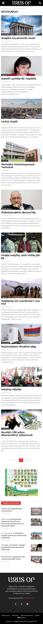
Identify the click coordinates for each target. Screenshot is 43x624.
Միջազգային (5, 428)
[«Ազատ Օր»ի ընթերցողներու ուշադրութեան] (36, 511)
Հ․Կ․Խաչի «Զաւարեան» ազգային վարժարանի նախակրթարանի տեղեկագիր (13, 547)
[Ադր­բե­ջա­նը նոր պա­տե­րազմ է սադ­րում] (21, 288)
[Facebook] (15, 604)
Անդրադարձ (5, 343)
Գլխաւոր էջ (6, 615)
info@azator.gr (29, 598)
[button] (40, 3)
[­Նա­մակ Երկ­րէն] (21, 109)
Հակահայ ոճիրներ (11, 389)
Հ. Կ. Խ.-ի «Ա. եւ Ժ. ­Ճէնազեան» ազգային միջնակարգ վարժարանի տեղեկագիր (13, 535)
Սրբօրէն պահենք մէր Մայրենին (18, 79)
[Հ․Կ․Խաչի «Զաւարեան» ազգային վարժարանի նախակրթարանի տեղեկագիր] (36, 548)
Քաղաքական (6, 118)
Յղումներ (15, 615)
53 (26, 460)
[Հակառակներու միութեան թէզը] (21, 334)
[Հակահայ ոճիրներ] (21, 377)
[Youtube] (27, 604)
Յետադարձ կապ (27, 615)
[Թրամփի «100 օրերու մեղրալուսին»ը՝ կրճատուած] (21, 420)
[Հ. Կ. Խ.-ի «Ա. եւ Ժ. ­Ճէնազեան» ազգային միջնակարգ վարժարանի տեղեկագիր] (36, 536)
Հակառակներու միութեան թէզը (18, 347)
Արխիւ (37, 615)
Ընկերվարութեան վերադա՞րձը (18, 212)
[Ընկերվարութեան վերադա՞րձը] (21, 200)
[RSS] (21, 604)
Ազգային (4, 75)
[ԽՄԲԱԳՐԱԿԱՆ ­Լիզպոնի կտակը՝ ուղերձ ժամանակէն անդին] (36, 559)
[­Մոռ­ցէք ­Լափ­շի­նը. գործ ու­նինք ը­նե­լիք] (21, 243)
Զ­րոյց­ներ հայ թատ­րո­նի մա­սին (18, 38)
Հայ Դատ (4, 161)
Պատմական (5, 34)
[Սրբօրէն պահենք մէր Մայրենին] (21, 66)
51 (16, 460)
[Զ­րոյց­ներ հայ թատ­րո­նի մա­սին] (21, 25)
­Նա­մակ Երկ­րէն (9, 122)
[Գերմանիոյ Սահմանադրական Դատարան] (21, 152)
